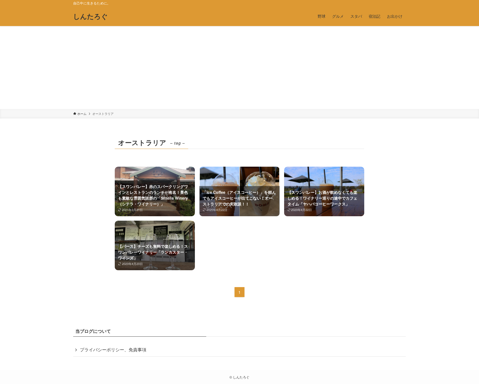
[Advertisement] (239, 67)
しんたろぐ (90, 16)
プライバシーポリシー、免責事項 (113, 349)
